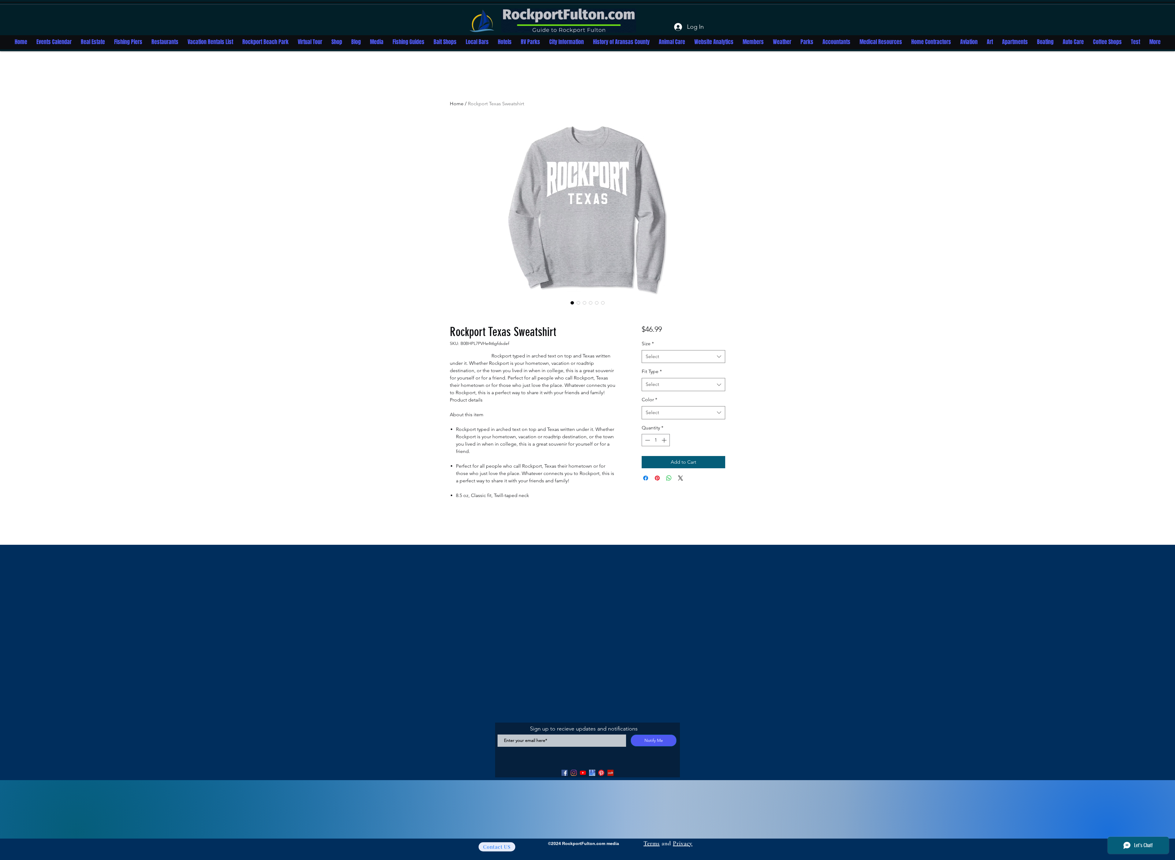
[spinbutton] (655, 440)
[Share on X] (680, 478)
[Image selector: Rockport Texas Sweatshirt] (572, 303)
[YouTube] (583, 773)
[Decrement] (647, 440)
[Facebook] (564, 773)
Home (457, 104)
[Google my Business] (592, 773)
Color (649, 399)
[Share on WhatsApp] (669, 478)
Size (648, 343)
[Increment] (664, 440)
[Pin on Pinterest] (657, 478)
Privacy (682, 843)
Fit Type (652, 371)
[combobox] (683, 356)
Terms (651, 843)
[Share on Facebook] (645, 478)
